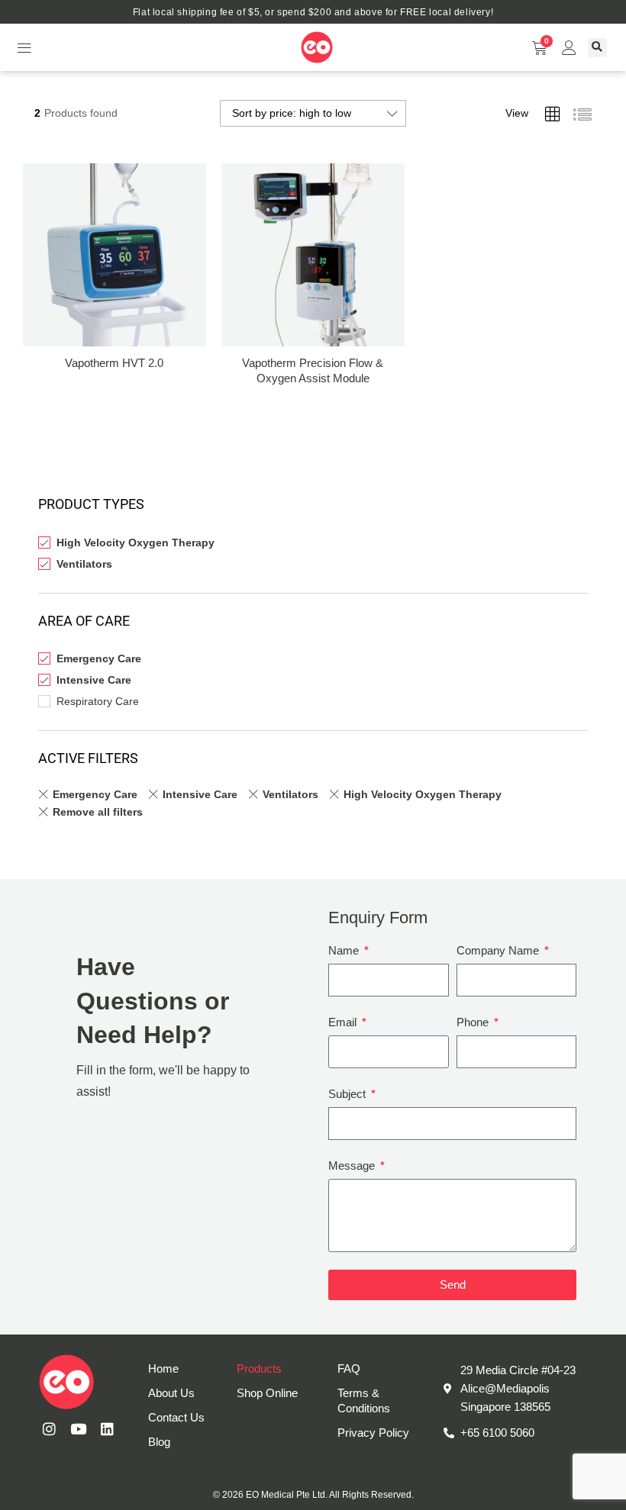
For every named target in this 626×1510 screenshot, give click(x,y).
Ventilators (84, 564)
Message (353, 1165)
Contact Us (176, 1417)
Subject (348, 1093)
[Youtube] (77, 1429)
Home (163, 1368)
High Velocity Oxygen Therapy (135, 542)
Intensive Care (93, 680)
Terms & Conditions (363, 1400)
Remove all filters (98, 812)
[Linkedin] (106, 1429)
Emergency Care (98, 658)
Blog (159, 1441)
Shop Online (267, 1392)
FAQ (348, 1368)
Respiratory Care (97, 701)
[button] (24, 47)
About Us (171, 1392)
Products (259, 1368)
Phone (474, 1022)
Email (344, 1022)
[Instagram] (48, 1429)
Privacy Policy (373, 1432)
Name (345, 950)
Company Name (499, 950)
